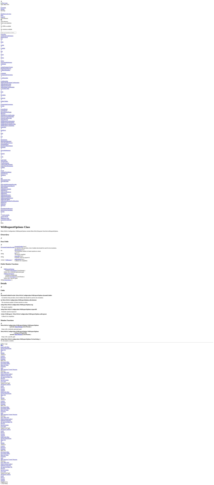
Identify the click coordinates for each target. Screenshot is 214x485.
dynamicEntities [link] (19, 246)
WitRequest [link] (8, 260)
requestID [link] (17, 256)
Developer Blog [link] (5, 362)
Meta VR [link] (3, 350)
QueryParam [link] (13, 270)
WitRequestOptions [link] (9, 269)
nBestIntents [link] (18, 249)
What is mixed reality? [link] (6, 374)
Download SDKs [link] (5, 363)
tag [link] (15, 253)
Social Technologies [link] (6, 348)
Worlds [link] (2, 353)
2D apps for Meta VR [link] (6, 377)
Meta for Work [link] (4, 365)
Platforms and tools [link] (6, 375)
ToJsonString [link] (7, 280)
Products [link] (3, 359)
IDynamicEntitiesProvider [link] (7, 247)
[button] (107, 1)
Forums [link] (3, 389)
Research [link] (3, 357)
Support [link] (3, 390)
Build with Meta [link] (5, 347)
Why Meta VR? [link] (5, 372)
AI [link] (1, 351)
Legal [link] (2, 386)
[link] (4, 3)
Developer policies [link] (6, 384)
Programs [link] (3, 366)
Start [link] (2, 368)
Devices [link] (3, 378)
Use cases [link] (3, 381)
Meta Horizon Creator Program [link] (9, 369)
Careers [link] (3, 356)
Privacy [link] (3, 387)
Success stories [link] (5, 380)
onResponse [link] (18, 259)
